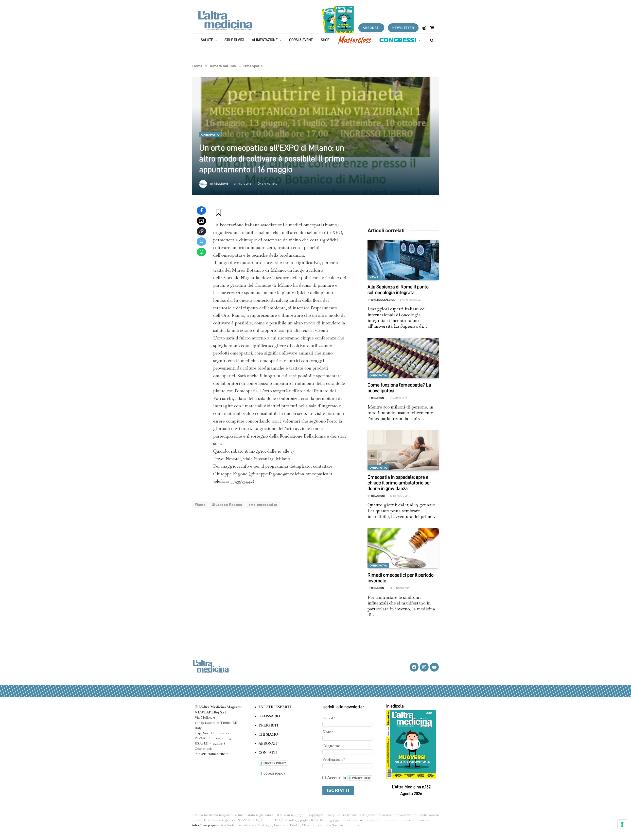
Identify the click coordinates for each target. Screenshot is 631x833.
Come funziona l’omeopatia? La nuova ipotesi (399, 387)
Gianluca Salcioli (383, 300)
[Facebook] (201, 210)
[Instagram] (424, 667)
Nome (327, 731)
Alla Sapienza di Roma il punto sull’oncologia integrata (398, 289)
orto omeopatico (263, 505)
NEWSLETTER (403, 27)
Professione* (333, 759)
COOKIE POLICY (274, 773)
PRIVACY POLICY (274, 763)
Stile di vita (235, 40)
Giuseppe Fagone (227, 505)
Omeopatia (210, 134)
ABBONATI (371, 27)
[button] (219, 212)
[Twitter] (201, 241)
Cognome (331, 745)
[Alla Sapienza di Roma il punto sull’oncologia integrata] (403, 260)
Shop (325, 40)
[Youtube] (434, 667)
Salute (207, 40)
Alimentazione (265, 40)
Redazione (221, 183)
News (373, 277)
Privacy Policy (361, 778)
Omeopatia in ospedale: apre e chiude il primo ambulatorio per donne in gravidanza (399, 483)
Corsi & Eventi (301, 40)
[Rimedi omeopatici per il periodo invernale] (403, 548)
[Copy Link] (201, 231)
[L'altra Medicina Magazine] (225, 20)
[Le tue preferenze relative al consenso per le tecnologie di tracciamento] (622, 824)
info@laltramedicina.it (211, 753)
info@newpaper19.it (207, 825)
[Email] (201, 221)
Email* (328, 718)
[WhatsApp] (201, 252)
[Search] (431, 40)
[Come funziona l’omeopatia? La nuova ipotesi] (403, 358)
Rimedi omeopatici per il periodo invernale (401, 577)
